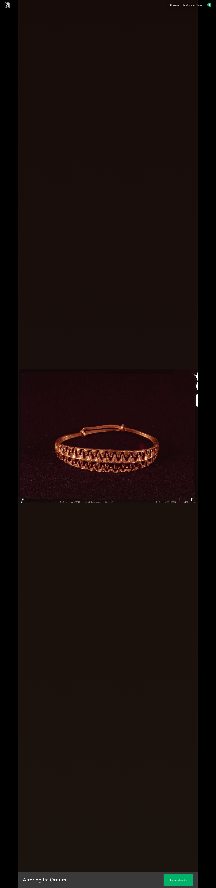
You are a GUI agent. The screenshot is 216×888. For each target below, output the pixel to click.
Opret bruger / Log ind (193, 5)
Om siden (174, 5)
